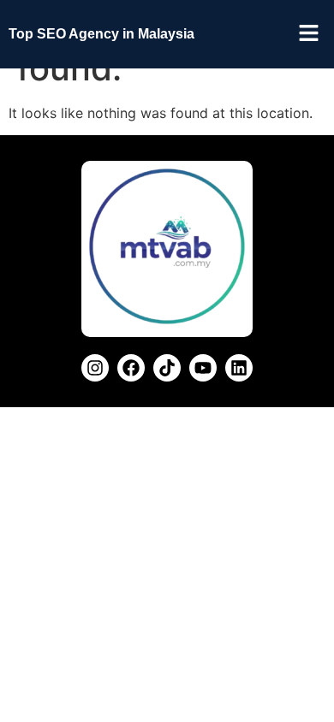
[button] (308, 33)
